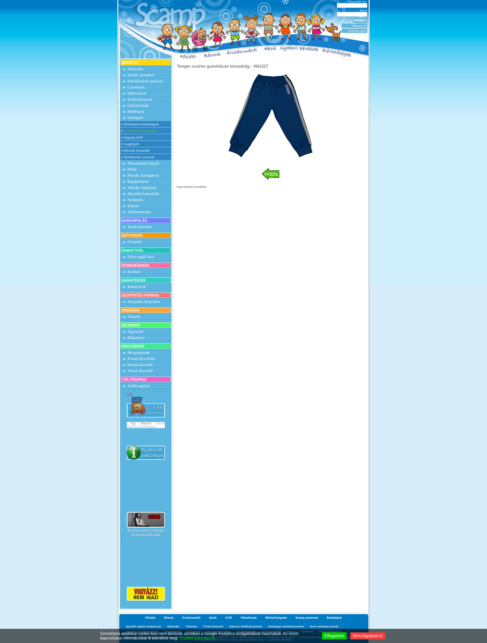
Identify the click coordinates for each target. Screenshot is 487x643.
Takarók (134, 317)
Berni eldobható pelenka (324, 626)
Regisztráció (359, 25)
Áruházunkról (191, 617)
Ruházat (134, 272)
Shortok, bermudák (137, 150)
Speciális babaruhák (143, 194)
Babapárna (136, 338)
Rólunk (168, 617)
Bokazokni (173, 626)
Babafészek (137, 287)
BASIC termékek (141, 75)
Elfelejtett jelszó (357, 30)
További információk (197, 638)
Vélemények (249, 617)
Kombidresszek (140, 99)
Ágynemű (135, 331)
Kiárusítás (135, 69)
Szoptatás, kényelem (144, 302)
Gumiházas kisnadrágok (140, 131)
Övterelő (134, 242)
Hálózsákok (137, 93)
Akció (213, 617)
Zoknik (133, 206)
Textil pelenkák (140, 227)
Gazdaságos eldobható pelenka (286, 626)
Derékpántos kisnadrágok (141, 124)
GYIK (228, 617)
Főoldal (150, 617)
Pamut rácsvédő (140, 365)
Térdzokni (191, 626)
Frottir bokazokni (213, 626)
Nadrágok (135, 118)
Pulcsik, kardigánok (143, 175)
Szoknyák (135, 200)
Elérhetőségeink (276, 617)
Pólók (132, 169)
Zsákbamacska (139, 212)
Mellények (136, 111)
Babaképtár (334, 617)
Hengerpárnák (139, 353)
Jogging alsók (133, 137)
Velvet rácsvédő (140, 371)
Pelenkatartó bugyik (143, 163)
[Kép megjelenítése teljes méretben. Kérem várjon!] (271, 115)
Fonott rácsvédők (141, 359)
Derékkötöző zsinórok (145, 81)
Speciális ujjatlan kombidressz (143, 626)
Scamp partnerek (306, 617)
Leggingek (131, 144)
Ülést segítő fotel (141, 257)
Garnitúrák (136, 87)
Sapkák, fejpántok (142, 188)
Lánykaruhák (138, 105)
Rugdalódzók (138, 181)
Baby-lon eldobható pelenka (246, 626)
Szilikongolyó (139, 386)
